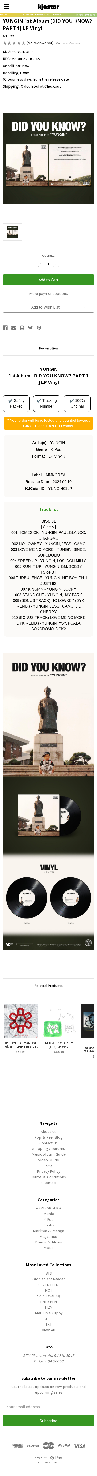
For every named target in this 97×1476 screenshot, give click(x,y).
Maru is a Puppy (48, 1313)
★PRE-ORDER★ (48, 1208)
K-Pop (48, 1219)
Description (48, 348)
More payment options (48, 293)
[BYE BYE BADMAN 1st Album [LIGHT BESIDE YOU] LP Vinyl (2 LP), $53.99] (21, 1021)
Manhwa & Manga (48, 1231)
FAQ (48, 1165)
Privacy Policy (48, 1171)
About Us (48, 1131)
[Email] (13, 328)
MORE (49, 1248)
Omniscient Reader (48, 1279)
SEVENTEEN (48, 1284)
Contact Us (48, 1143)
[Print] (22, 328)
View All (48, 1330)
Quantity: (48, 255)
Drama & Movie (48, 1242)
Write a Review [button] (68, 43)
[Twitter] (30, 328)
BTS (48, 1273)
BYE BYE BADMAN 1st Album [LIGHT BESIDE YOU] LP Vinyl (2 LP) (20, 1045)
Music (48, 1214)
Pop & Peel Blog (49, 1137)
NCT (48, 1290)
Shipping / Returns (48, 1148)
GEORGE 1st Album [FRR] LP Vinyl (59, 1045)
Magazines (48, 1236)
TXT (48, 1324)
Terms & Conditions (48, 1177)
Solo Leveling (48, 1296)
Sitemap (48, 1182)
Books (48, 1225)
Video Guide (48, 1160)
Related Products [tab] (48, 985)
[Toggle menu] (6, 6)
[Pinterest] (39, 328)
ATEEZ (49, 1318)
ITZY (48, 1307)
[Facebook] (5, 328)
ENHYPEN (48, 1301)
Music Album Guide (49, 1154)
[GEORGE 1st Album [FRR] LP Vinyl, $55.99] (59, 1021)
